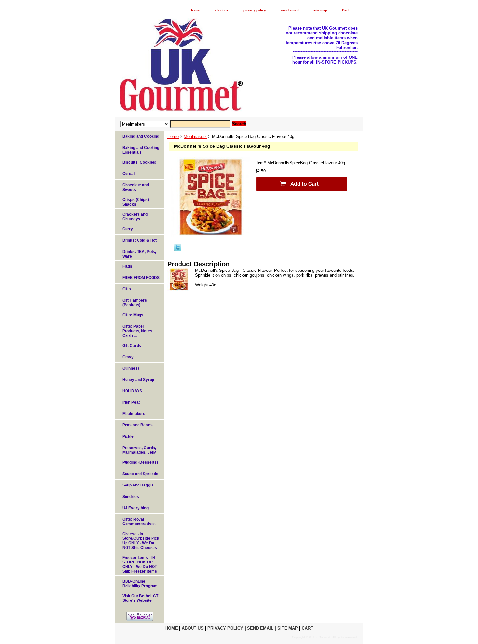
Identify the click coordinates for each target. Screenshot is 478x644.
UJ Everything (135, 508)
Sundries (130, 496)
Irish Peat (131, 402)
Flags (127, 266)
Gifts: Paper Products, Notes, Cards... (137, 331)
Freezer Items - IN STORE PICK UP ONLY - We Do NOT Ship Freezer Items (139, 564)
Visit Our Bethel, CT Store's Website (140, 598)
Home (173, 136)
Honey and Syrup (138, 379)
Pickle (128, 436)
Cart (345, 10)
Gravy (128, 357)
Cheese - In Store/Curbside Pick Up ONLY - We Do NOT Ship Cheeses (140, 541)
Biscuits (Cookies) (139, 162)
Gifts (126, 289)
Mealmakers (195, 136)
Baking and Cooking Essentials (140, 150)
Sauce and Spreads (140, 474)
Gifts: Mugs (132, 315)
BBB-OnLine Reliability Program (140, 583)
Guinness (131, 368)
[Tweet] (177, 249)
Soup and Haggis (137, 485)
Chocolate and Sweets (135, 187)
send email (290, 10)
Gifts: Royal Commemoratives (139, 521)
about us (221, 10)
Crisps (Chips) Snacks (135, 202)
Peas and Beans (137, 425)
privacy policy (254, 10)
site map (320, 10)
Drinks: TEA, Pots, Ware (139, 254)
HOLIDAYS (132, 391)
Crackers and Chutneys (135, 216)
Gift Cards (131, 345)
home (195, 10)
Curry (127, 229)
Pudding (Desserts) (140, 462)
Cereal (128, 173)
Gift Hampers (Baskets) (134, 302)
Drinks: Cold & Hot (139, 240)
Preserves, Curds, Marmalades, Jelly (139, 450)
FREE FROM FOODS (141, 277)
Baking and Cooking (140, 136)
